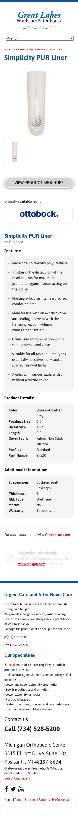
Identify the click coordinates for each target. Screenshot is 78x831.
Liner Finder (26, 49)
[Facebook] (6, 789)
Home (8, 799)
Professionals (61, 799)
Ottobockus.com (57, 535)
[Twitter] (13, 789)
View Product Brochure (39, 182)
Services (30, 799)
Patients (9, 49)
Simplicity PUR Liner (49, 49)
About (19, 799)
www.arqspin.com (31, 564)
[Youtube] (21, 789)
